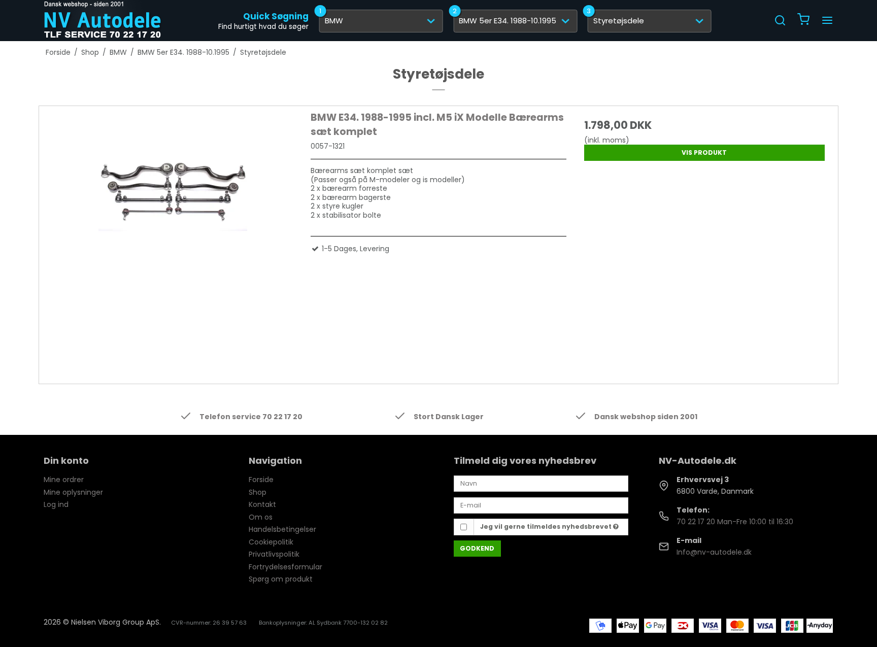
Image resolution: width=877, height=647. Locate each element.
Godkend (477, 548)
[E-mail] (541, 505)
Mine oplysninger (73, 492)
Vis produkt (704, 152)
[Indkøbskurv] (803, 20)
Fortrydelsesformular (285, 567)
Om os (261, 517)
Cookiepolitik (271, 542)
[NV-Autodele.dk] (102, 20)
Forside (261, 479)
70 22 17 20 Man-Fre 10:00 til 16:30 (735, 522)
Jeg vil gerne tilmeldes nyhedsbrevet (546, 526)
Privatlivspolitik (274, 554)
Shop (257, 492)
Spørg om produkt (281, 579)
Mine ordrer (64, 479)
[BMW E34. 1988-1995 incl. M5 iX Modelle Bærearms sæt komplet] (172, 238)
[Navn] (541, 483)
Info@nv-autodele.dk (714, 552)
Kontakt (262, 504)
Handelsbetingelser (282, 529)
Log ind (56, 504)
